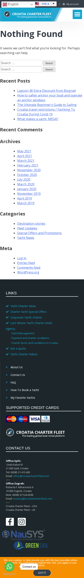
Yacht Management (22, 333)
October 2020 (27, 175)
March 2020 (25, 184)
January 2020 (26, 189)
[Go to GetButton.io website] (9, 574)
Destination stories (31, 223)
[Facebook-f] (10, 522)
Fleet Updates (27, 228)
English (13, 4)
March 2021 (25, 160)
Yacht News (25, 238)
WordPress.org (28, 272)
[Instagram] (22, 522)
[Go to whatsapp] (9, 567)
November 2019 (29, 193)
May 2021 (24, 151)
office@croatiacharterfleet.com (31, 476)
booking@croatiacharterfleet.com (32, 498)
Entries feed (26, 263)
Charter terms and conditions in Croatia (34, 343)
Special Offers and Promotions (39, 233)
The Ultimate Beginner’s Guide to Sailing (47, 105)
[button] (77, 14)
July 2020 (23, 179)
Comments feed (28, 267)
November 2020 (29, 170)
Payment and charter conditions (30, 338)
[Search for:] (21, 63)
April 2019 (24, 198)
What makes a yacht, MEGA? (37, 119)
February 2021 (27, 165)
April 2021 (24, 156)
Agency (10, 328)
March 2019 (25, 203)
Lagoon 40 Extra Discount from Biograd (46, 90)
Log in (21, 258)
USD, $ (45, 3)
